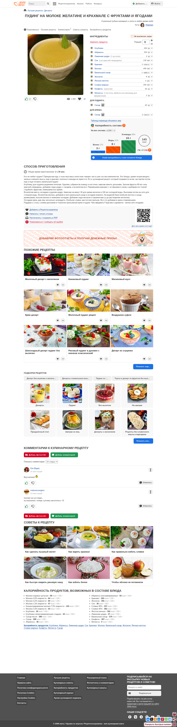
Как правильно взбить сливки (128, 552)
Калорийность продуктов (100, 29)
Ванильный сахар (102, 72)
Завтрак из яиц (72, 432)
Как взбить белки (77, 582)
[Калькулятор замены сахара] (102, 104)
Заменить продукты (99, 42)
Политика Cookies (25, 693)
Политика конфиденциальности (32, 688)
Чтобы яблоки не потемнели (127, 582)
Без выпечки (105, 405)
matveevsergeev (37, 490)
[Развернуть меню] (174, 724)
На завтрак (137, 405)
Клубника (99, 48)
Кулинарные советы (63, 683)
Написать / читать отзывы (41, 214)
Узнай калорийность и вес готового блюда (122, 158)
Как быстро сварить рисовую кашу (44, 582)
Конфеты (99, 89)
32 (85, 99)
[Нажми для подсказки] (123, 125)
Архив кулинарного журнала (67, 698)
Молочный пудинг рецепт (82, 315)
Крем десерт (31, 315)
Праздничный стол (40, 432)
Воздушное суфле (121, 315)
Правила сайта (24, 683)
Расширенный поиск (97, 678)
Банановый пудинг (78, 279)
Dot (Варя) (35, 468)
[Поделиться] (174, 719)
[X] (151, 719)
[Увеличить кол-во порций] (151, 40)
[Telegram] (169, 719)
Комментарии (64, 29)
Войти (157, 4)
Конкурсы (98, 4)
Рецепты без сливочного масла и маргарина (137, 433)
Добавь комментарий (65, 455)
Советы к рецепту (80, 29)
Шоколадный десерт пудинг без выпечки (42, 351)
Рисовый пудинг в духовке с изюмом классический (83, 351)
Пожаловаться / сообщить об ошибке (46, 222)
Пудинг (72, 405)
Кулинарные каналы (97, 688)
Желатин (99, 77)
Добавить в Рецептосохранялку (44, 209)
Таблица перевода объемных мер (106, 120)
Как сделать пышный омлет (40, 552)
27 (30, 99)
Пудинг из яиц (102, 378)
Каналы (80, 4)
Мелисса (99, 93)
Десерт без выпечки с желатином (42, 378)
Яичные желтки (101, 81)
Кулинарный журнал (63, 693)
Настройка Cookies (26, 698)
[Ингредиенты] (174, 714)
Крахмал (98, 64)
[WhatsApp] (166, 719)
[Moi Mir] (158, 719)
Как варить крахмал (79, 552)
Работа (89, 4)
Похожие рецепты (48, 29)
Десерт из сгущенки (122, 350)
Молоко (98, 68)
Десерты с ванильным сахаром (76, 378)
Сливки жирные (102, 85)
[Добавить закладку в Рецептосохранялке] (80, 99)
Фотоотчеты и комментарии (100, 683)
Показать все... (143, 441)
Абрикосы (99, 52)
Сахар (97, 105)
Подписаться (145, 693)
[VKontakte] (148, 719)
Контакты (21, 703)
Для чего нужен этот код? (142, 226)
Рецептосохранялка (66, 4)
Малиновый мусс (121, 279)
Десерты (40, 405)
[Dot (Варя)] (26, 470)
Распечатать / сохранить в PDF (44, 218)
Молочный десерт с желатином (42, 279)
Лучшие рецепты (62, 678)
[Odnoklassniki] (155, 719)
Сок (96, 60)
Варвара (149, 25)
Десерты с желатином (104, 432)
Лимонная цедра (102, 56)
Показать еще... (143, 366)
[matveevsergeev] (26, 491)
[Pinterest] (162, 719)
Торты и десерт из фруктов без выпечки (133, 378)
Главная (21, 678)
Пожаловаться (33, 29)
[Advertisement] (55, 120)
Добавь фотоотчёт (37, 455)
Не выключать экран (143, 36)
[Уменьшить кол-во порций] (151, 43)
